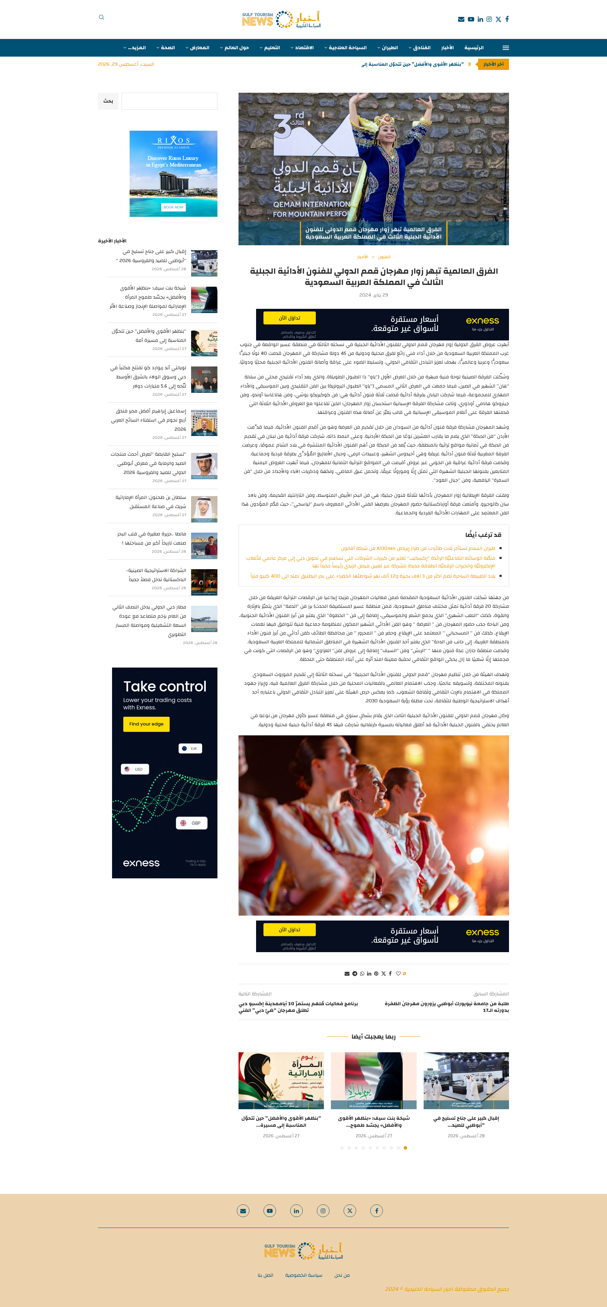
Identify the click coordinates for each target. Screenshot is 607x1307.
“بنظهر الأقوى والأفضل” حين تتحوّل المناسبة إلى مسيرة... (281, 1122)
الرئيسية (474, 47)
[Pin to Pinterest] (376, 973)
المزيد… (137, 47)
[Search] (101, 19)
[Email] (461, 19)
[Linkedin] (480, 19)
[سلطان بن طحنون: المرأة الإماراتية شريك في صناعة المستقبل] (204, 509)
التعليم (272, 47)
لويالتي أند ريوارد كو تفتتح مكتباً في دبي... (418, 64)
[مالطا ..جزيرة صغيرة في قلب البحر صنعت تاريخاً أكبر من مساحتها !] (204, 546)
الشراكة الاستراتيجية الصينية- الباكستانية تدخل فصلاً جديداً (156, 575)
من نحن (342, 1275)
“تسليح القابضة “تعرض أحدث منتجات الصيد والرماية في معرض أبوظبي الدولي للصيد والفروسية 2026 (148, 463)
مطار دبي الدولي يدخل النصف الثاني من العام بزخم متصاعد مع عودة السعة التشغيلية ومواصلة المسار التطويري (149, 621)
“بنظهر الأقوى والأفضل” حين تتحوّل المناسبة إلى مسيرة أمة (149, 336)
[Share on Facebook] (390, 973)
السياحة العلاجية (348, 47)
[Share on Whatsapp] (362, 973)
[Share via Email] (347, 973)
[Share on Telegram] (354, 973)
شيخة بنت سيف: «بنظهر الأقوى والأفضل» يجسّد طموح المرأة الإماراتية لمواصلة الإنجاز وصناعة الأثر (148, 297)
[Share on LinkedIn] (369, 973)
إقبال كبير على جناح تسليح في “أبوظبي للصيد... (466, 1122)
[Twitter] (498, 19)
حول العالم (236, 47)
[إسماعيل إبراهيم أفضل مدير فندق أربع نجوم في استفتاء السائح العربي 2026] (204, 423)
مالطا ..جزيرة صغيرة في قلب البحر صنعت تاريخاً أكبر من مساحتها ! (151, 538)
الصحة (168, 47)
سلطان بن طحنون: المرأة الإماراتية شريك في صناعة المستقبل (151, 502)
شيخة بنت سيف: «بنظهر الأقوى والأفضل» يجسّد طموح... (374, 1122)
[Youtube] (471, 19)
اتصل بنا (265, 1275)
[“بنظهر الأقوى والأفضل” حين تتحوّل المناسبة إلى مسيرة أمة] (281, 1080)
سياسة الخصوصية (303, 1275)
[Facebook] (507, 19)
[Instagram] (489, 19)
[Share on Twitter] (383, 973)
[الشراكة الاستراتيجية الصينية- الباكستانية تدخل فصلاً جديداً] (204, 582)
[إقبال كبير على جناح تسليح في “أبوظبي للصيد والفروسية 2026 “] (466, 1080)
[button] (469, 64)
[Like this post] (398, 973)
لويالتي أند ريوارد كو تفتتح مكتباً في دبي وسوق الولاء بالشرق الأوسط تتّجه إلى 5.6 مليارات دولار (148, 377)
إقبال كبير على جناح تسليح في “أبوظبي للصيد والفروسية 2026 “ (151, 256)
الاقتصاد (304, 47)
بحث (108, 101)
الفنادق (422, 47)
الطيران (390, 47)
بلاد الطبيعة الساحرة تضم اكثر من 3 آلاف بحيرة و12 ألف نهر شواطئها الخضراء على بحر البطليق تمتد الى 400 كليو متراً (372, 576)
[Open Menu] (506, 48)
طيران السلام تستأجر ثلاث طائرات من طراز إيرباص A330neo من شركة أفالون (418, 548)
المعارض (199, 47)
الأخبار (447, 47)
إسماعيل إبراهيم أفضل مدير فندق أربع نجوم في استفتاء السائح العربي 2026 (148, 420)
